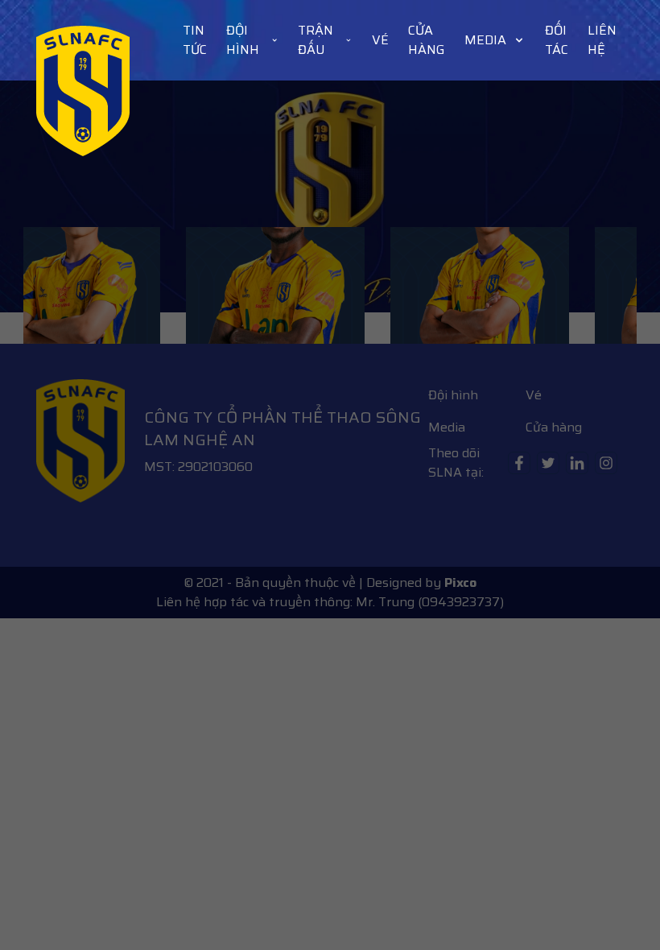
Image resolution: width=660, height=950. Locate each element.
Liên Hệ (602, 40)
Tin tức (195, 40)
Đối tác (556, 40)
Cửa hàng (426, 40)
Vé (380, 40)
